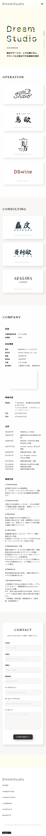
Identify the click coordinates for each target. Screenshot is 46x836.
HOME (5, 785)
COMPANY (7, 803)
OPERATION (8, 792)
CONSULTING (9, 797)
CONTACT (7, 809)
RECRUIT (7, 815)
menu (42, 4)
